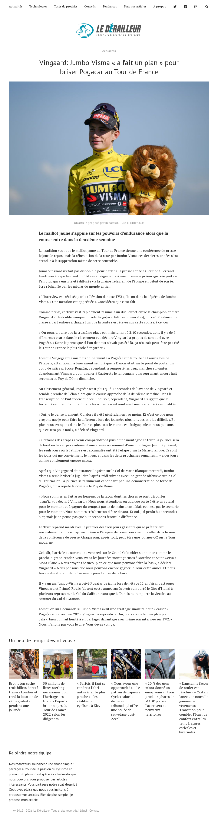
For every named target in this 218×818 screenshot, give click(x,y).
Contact (94, 810)
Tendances (110, 6)
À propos (159, 6)
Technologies (38, 6)
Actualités (16, 6)
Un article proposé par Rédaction (96, 223)
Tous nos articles (135, 6)
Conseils (90, 6)
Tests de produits (65, 6)
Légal (83, 810)
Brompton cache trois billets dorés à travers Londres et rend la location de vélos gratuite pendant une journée (24, 696)
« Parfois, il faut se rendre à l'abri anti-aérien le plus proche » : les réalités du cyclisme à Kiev (91, 694)
